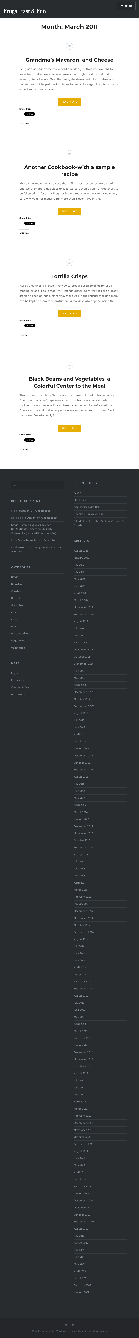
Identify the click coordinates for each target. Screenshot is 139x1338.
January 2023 (81, 557)
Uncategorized (20, 633)
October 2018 (82, 656)
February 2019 (82, 642)
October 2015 (82, 840)
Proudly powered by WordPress (49, 1331)
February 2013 (82, 1038)
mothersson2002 (21, 547)
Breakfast (17, 584)
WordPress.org (19, 694)
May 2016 (79, 798)
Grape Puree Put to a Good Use (36, 540)
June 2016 (79, 790)
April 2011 (80, 1172)
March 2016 (81, 812)
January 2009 (81, 1292)
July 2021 (79, 571)
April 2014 (80, 967)
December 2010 (83, 1200)
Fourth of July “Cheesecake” (34, 510)
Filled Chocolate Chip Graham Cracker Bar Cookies (100, 523)
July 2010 (79, 1235)
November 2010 (83, 1207)
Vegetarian (18, 647)
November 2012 (83, 1059)
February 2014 (82, 981)
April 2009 (80, 1271)
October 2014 (82, 925)
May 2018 (79, 677)
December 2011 (83, 1122)
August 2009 (81, 1242)
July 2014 (79, 946)
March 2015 (81, 889)
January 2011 (81, 1193)
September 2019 (84, 614)
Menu (128, 6)
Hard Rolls (80, 499)
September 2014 (84, 932)
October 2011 (82, 1136)
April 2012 (80, 1101)
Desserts (16, 598)
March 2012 (81, 1108)
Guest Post (17, 605)
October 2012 (82, 1066)
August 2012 (81, 1073)
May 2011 (79, 1165)
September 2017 (84, 706)
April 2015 (80, 882)
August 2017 (81, 713)
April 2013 (80, 1023)
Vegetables (18, 640)
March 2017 (81, 741)
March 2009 (81, 1278)
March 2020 (81, 600)
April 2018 (80, 684)
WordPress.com (97, 1331)
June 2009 (79, 1257)
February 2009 (82, 1285)
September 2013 (84, 988)
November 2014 (83, 918)
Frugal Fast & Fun (24, 11)
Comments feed (21, 687)
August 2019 (81, 621)
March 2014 (81, 974)
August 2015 (81, 854)
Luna (14, 619)
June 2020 (79, 586)
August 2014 (81, 939)
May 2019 (79, 635)
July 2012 (79, 1080)
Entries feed (18, 680)
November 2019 (83, 607)
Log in (15, 673)
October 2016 (82, 762)
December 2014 (83, 911)
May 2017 (79, 727)
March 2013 (81, 1031)
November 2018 (83, 649)
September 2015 (84, 847)
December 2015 (83, 826)
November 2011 (83, 1130)
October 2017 (82, 699)
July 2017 (79, 720)
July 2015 (79, 861)
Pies (13, 626)
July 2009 (79, 1250)
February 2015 (82, 896)
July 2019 (79, 628)
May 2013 (79, 1016)
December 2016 (83, 755)
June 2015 (79, 868)
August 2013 (81, 995)
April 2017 (80, 734)
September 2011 (84, 1144)
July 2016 (79, 783)
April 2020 (80, 593)
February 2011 (82, 1186)
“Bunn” (78, 492)
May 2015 (79, 875)
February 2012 (82, 1115)
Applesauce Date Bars (87, 507)
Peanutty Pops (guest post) (90, 513)
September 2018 (84, 663)
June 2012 (79, 1087)
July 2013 (79, 1002)
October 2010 (82, 1214)
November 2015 (83, 833)
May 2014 (79, 960)
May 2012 (79, 1094)
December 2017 (83, 692)
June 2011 (79, 1158)
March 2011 (81, 1179)
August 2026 (81, 550)
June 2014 (79, 953)
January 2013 (81, 1045)
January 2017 (81, 748)
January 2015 (81, 903)
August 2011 (81, 1151)
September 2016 (84, 769)
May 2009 (79, 1264)
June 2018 (79, 670)
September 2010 (84, 1221)
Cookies (16, 591)
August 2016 (81, 776)
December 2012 (83, 1052)
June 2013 (79, 1009)
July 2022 (79, 564)
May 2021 (79, 579)
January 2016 (81, 819)
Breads (15, 577)
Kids (13, 612)
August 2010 (81, 1228)
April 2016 (80, 804)
